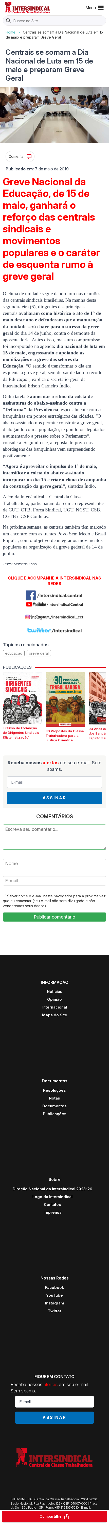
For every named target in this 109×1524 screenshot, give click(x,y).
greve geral (39, 653)
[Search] (8, 21)
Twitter (54, 1310)
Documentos (54, 1106)
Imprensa (53, 1212)
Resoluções (54, 1090)
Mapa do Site (54, 1015)
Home (10, 32)
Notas (54, 1098)
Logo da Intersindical (52, 1196)
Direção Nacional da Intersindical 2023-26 (52, 1188)
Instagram (54, 1303)
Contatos (52, 1204)
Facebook (54, 1287)
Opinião (54, 999)
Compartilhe (51, 1516)
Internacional (54, 1007)
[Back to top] (96, 1500)
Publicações (54, 1113)
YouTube (54, 1295)
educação (13, 653)
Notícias (54, 991)
